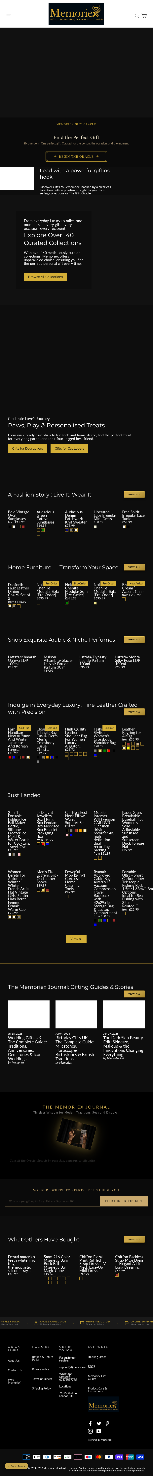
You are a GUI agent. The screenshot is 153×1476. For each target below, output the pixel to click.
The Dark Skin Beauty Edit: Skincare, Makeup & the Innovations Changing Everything (123, 1046)
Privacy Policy (40, 1369)
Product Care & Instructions (97, 1390)
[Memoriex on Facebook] (90, 1423)
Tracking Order (97, 1357)
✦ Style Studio (16, 1466)
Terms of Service (42, 1378)
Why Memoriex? (14, 1381)
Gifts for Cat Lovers (69, 448)
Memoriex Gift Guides (97, 1377)
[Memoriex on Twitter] (98, 1423)
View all (134, 494)
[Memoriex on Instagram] (90, 1431)
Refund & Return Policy (42, 1358)
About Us (13, 1360)
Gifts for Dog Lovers (27, 448)
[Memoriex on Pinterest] (107, 1423)
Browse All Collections (45, 277)
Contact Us (15, 1370)
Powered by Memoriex (99, 1439)
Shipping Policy (41, 1388)
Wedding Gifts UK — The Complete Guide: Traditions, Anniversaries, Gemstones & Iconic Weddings (27, 1048)
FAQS (91, 1366)
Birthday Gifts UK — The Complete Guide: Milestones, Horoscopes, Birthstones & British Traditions (75, 1048)
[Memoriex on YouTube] (98, 1431)
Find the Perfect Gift (123, 1201)
